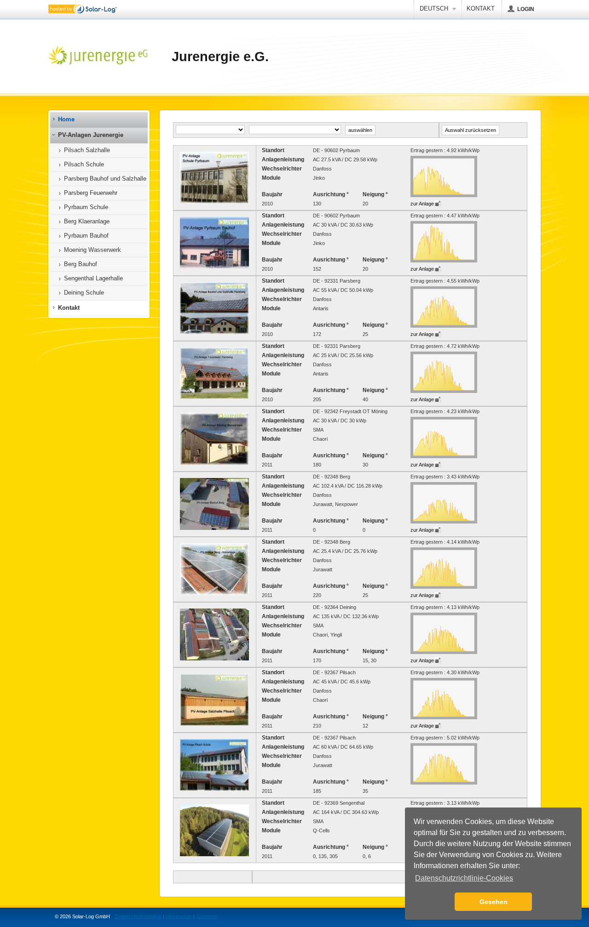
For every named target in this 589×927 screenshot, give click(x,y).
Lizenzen (207, 916)
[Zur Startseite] (98, 56)
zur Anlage (422, 203)
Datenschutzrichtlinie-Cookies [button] (464, 878)
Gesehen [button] (493, 901)
